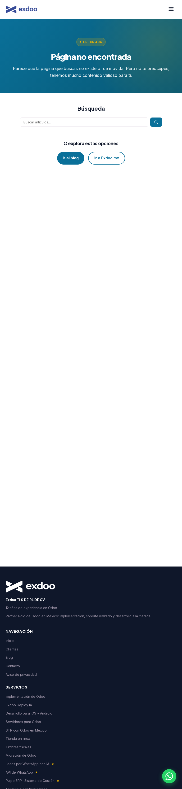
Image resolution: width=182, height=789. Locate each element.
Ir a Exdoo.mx (106, 158)
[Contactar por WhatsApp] (169, 776)
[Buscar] (156, 122)
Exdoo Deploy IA (19, 705)
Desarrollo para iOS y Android (29, 713)
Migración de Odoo (21, 755)
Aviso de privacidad (21, 674)
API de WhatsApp (22, 772)
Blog (9, 657)
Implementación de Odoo (25, 696)
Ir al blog (71, 158)
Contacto (13, 666)
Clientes (12, 649)
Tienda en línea (18, 739)
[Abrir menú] (171, 9)
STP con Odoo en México (26, 730)
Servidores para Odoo (23, 722)
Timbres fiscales (18, 747)
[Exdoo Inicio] (21, 9)
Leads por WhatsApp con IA (30, 764)
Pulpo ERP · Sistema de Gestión (32, 781)
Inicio (10, 641)
